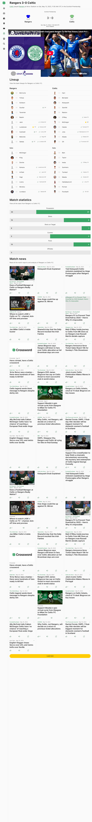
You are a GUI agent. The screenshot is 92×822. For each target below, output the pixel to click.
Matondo (22, 137)
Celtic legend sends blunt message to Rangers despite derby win (22, 390)
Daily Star (12, 370)
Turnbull (64, 172)
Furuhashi (65, 192)
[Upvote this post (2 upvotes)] (10, 323)
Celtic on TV (13, 312)
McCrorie (22, 93)
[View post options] (34, 281)
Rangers (22, 6)
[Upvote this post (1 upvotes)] (10, 292)
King (20, 157)
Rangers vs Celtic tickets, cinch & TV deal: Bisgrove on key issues (77, 390)
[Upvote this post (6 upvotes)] (38, 413)
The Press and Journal (71, 417)
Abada (64, 137)
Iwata (64, 162)
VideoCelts (41, 327)
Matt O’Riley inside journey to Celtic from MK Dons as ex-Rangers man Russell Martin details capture (77, 332)
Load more (50, 656)
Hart (63, 93)
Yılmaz (21, 98)
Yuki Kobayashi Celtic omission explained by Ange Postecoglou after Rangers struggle (77, 272)
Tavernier (22, 112)
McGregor (65, 122)
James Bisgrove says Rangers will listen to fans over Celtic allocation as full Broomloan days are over (49, 349)
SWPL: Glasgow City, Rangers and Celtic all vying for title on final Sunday (50, 440)
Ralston (64, 112)
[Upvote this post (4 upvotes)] (10, 413)
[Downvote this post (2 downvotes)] (75, 366)
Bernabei (65, 98)
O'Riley (64, 117)
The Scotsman (41, 370)
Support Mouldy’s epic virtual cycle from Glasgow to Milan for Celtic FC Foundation (49, 406)
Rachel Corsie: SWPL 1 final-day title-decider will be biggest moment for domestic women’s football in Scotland (77, 424)
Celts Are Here (42, 266)
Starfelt (64, 107)
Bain (63, 153)
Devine (21, 162)
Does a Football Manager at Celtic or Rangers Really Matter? (21, 287)
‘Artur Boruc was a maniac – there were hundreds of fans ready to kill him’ (22, 374)
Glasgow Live (69, 327)
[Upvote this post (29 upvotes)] (66, 467)
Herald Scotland (69, 386)
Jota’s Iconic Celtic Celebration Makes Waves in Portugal (77, 374)
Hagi (21, 177)
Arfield (21, 172)
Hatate (64, 127)
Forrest (64, 187)
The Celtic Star (14, 327)
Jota (63, 132)
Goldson (22, 103)
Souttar (21, 107)
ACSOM (40, 297)
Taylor (64, 157)
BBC (39, 436)
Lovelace (22, 192)
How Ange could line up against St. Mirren (48, 300)
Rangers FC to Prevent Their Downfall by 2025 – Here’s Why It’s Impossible (77, 317)
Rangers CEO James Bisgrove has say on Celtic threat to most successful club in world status (49, 375)
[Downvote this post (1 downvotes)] (75, 413)
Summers (65, 167)
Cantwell (22, 132)
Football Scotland (70, 266)
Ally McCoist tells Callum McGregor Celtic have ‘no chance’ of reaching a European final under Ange (21, 422)
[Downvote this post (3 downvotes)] (47, 413)
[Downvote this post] (19, 292)
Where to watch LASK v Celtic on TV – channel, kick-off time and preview (22, 316)
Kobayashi (65, 103)
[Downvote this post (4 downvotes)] (75, 467)
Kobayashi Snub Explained (49, 269)
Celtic (12, 6)
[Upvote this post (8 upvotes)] (10, 366)
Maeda (64, 177)
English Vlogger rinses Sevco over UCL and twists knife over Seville (21, 440)
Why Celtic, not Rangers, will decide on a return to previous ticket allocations (50, 421)
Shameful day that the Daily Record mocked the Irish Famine (49, 331)
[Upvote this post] (38, 292)
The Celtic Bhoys (14, 386)
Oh (63, 142)
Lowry (21, 182)
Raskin (21, 117)
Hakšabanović (67, 182)
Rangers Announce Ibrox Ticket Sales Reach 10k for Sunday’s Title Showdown (76, 348)
